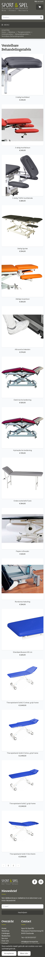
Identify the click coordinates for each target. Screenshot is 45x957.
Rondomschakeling (22, 603)
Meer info (24, 953)
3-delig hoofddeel (22, 98)
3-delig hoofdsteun (22, 149)
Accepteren (9, 953)
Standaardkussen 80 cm (22, 653)
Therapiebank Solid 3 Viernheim (22, 855)
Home (4, 32)
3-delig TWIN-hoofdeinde (22, 199)
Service (5, 938)
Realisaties (6, 936)
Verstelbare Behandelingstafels (13, 36)
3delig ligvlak (22, 250)
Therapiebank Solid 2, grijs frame (22, 805)
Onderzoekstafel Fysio (23, 502)
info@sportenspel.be (29, 942)
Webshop (11, 32)
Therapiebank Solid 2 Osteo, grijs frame (22, 754)
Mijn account (39, 1)
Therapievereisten (24, 32)
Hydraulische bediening (22, 451)
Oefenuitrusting (7, 34)
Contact (5, 943)
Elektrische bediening (22, 401)
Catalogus (6, 933)
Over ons (5, 941)
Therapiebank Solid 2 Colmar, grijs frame (22, 704)
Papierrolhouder (22, 552)
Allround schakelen (22, 350)
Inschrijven (22, 912)
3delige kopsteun (22, 300)
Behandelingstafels (22, 34)
